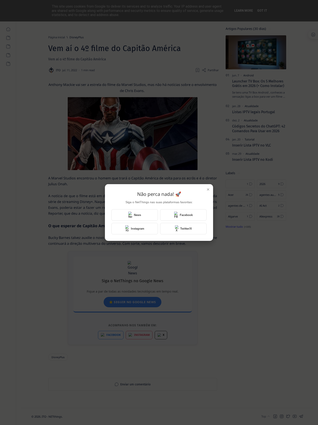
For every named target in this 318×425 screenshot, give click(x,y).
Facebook (186, 215)
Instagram (137, 228)
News (137, 215)
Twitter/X (186, 228)
